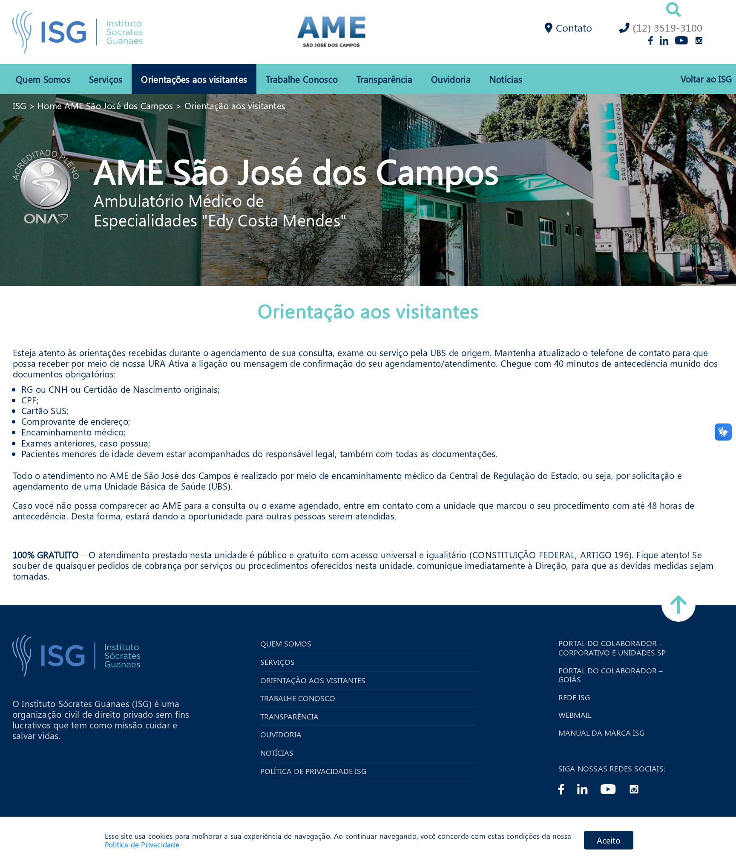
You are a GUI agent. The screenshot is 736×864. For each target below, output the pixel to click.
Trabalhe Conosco (302, 79)
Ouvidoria (451, 79)
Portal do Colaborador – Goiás (610, 675)
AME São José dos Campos (296, 170)
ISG (19, 105)
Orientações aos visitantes (194, 79)
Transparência (384, 79)
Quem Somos (43, 79)
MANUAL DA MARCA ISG (601, 733)
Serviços (105, 79)
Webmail (574, 715)
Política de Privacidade (142, 845)
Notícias (505, 79)
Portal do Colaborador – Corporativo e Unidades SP (612, 648)
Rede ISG (574, 697)
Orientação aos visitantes (234, 105)
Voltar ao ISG (706, 78)
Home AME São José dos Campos (105, 105)
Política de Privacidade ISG (313, 771)
